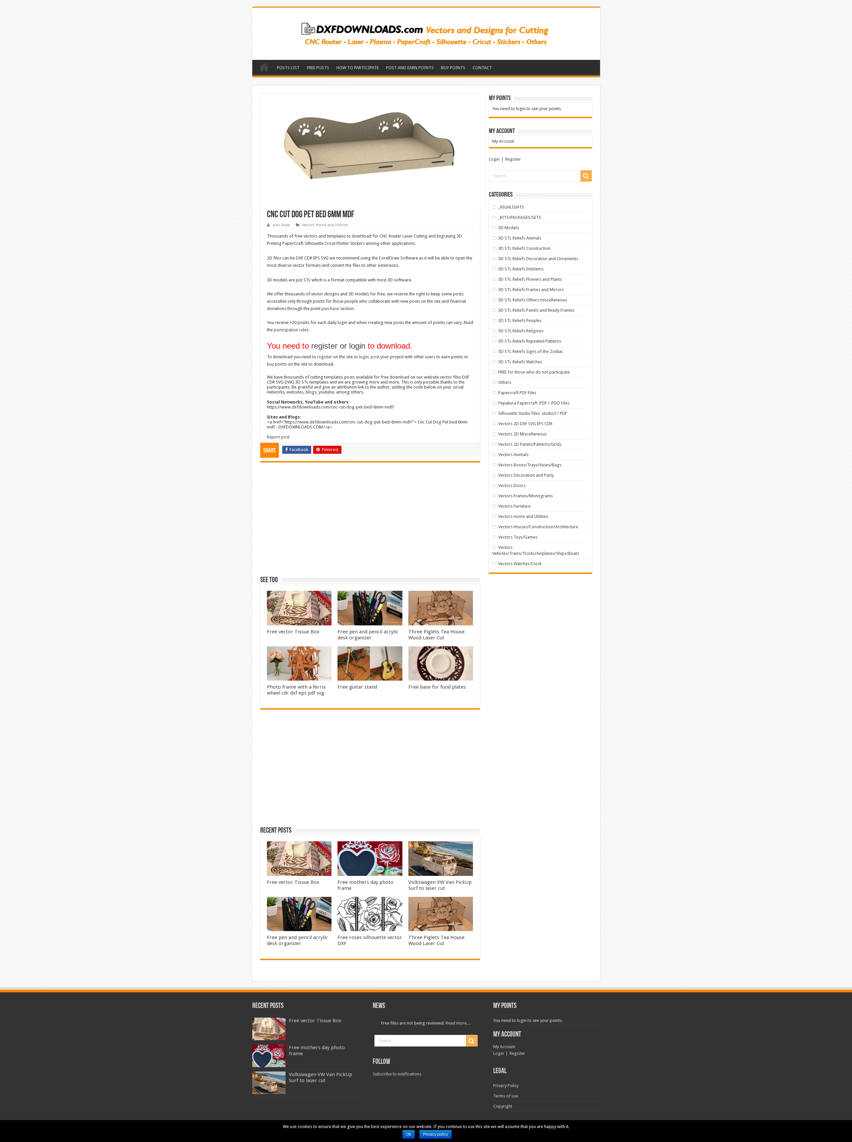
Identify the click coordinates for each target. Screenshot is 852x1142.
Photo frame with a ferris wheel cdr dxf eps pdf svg (296, 690)
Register (513, 159)
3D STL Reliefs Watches (520, 361)
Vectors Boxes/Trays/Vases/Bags (529, 464)
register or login (338, 345)
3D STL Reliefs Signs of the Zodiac (530, 351)
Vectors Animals (513, 454)
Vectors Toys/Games (517, 537)
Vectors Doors (512, 485)
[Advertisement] (370, 522)
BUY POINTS (453, 67)
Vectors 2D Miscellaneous (522, 433)
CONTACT (482, 67)
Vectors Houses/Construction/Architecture (538, 526)
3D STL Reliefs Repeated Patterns (529, 341)
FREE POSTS (318, 67)
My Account (503, 141)
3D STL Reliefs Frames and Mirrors (531, 289)
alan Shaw (281, 225)
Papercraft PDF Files (517, 392)
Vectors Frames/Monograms (525, 495)
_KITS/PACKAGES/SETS (519, 217)
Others (504, 382)
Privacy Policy (506, 1085)
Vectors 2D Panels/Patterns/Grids (529, 444)
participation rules (291, 329)
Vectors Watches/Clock (519, 563)
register (324, 356)
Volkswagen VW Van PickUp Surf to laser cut (440, 885)
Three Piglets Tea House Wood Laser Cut (436, 635)
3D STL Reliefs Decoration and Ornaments (538, 258)
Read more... (458, 1023)
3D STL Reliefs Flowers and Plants (530, 279)
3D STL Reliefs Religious (520, 330)
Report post (278, 436)
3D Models (508, 227)
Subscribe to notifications (397, 1073)
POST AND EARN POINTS (410, 67)
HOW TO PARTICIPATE (357, 67)
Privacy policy (435, 1134)
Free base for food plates (437, 687)
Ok (408, 1134)
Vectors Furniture (514, 506)
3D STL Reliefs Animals (519, 238)
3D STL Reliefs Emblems (520, 268)
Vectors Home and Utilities (325, 225)
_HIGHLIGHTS (511, 207)
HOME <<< (264, 67)
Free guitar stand (357, 687)
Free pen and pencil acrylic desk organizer (367, 635)
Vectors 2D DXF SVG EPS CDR (525, 423)
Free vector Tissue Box (293, 632)
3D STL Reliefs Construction (524, 248)
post (375, 356)
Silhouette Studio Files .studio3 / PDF (532, 413)
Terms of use (505, 1095)
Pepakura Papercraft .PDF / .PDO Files (533, 403)
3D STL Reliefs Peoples (519, 320)
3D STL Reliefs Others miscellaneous (532, 299)
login (364, 356)
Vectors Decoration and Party (526, 475)
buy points (277, 364)
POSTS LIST (288, 67)
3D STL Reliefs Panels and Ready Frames (536, 310)
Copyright (502, 1106)
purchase (330, 308)
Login (494, 159)
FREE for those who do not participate (534, 372)
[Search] (586, 176)
